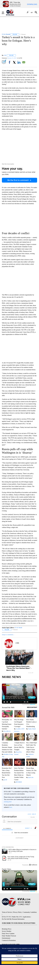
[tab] (7, 828)
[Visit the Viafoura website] (33, 865)
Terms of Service (7, 912)
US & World (18, 627)
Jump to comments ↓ (8, 634)
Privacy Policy (17, 912)
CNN (5, 55)
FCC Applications (25, 917)
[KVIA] (12, 12)
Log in (29, 814)
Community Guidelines (30, 912)
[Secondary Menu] (4, 12)
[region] (19, 840)
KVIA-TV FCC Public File (10, 917)
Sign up (34, 814)
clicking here (8, 802)
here (10, 807)
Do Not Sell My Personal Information (13, 919)
